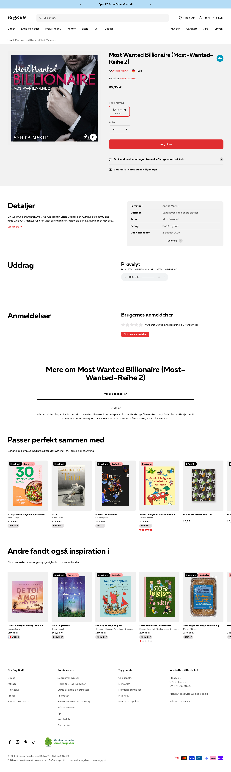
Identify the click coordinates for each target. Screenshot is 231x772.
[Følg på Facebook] (10, 742)
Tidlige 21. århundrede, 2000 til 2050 (141, 418)
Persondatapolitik (128, 701)
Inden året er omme (106, 514)
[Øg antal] (126, 129)
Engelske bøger (30, 28)
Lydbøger (68, 414)
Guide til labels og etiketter (73, 689)
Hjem (10, 40)
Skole (85, 28)
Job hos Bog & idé (18, 701)
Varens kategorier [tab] (115, 393)
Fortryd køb (65, 725)
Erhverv (219, 28)
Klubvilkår (123, 695)
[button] (145, 529)
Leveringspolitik (100, 760)
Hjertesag (13, 689)
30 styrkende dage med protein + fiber (28, 514)
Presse (11, 695)
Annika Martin (120, 70)
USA (166, 418)
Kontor (71, 28)
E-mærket (124, 683)
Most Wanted (128, 78)
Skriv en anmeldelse (135, 334)
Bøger (11, 28)
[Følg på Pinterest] (26, 742)
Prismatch (63, 695)
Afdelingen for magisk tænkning (201, 625)
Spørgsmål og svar (68, 677)
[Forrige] (80, 4)
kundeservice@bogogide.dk (191, 693)
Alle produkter (45, 414)
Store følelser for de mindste (155, 625)
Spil (96, 28)
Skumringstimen (61, 625)
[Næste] (150, 4)
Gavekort (191, 28)
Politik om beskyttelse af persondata (27, 760)
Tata (54, 514)
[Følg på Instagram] (18, 742)
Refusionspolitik (57, 760)
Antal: (112, 122)
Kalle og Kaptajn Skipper (108, 625)
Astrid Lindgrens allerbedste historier (159, 514)
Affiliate (12, 683)
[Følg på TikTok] (34, 742)
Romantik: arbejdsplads (107, 414)
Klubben (175, 28)
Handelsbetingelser (129, 689)
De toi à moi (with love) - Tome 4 (25, 625)
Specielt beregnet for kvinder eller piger (96, 418)
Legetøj (109, 28)
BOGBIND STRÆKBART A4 (197, 514)
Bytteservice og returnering (74, 701)
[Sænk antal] (113, 129)
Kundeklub (64, 719)
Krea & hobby (53, 28)
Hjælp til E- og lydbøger (71, 683)
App (206, 28)
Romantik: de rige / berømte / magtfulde (145, 414)
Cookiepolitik (125, 677)
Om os (11, 677)
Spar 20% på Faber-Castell (115, 4)
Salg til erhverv (66, 707)
